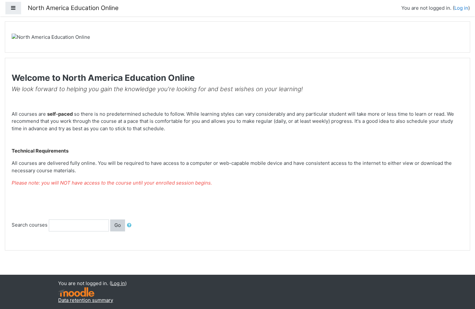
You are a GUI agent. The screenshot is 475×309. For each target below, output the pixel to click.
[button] (130, 225)
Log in (461, 8)
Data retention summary (85, 300)
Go (117, 225)
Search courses (30, 225)
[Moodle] (76, 291)
